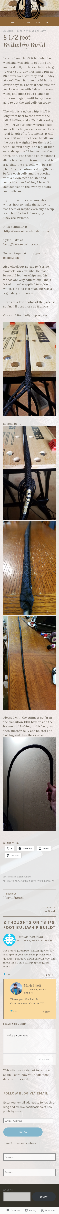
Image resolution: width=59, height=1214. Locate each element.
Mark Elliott (37, 31)
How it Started (13, 896)
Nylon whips (24, 876)
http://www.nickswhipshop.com (26, 231)
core (33, 880)
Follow (23, 1132)
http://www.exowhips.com (21, 244)
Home (13, 22)
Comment (44, 1059)
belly (17, 880)
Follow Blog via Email (25, 1093)
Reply (49, 975)
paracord (49, 880)
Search (8, 1190)
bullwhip (25, 880)
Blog (38, 22)
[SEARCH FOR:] (29, 1157)
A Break (50, 909)
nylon (40, 880)
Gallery (25, 22)
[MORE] (47, 22)
